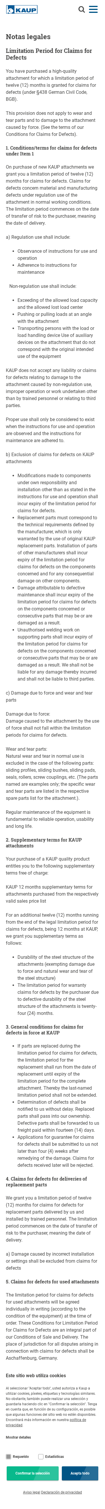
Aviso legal (31, 1492)
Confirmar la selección (32, 1473)
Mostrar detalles (18, 1437)
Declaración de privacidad (61, 1492)
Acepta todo (80, 1473)
